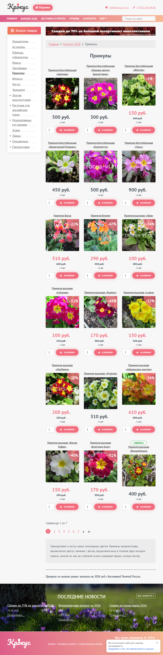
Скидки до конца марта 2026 (128, 605)
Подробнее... (16, 615)
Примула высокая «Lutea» (139, 292)
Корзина (44, 8)
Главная (12, 18)
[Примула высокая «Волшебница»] (139, 470)
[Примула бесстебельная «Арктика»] (62, 94)
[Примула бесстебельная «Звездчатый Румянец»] (62, 166)
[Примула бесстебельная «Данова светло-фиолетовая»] (100, 94)
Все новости (145, 595)
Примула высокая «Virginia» (100, 373)
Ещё (102, 18)
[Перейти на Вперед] (83, 530)
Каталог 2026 (29, 18)
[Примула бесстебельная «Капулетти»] (100, 166)
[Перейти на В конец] (89, 530)
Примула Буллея (100, 216)
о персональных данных (90, 643)
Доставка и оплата (53, 18)
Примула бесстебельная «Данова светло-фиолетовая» (100, 70)
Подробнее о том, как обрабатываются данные (131, 649)
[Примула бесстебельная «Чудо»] (139, 166)
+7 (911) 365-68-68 (146, 7)
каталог (52, 643)
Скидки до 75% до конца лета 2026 (30, 605)
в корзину (69, 130)
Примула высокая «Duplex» (100, 292)
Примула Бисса (62, 216)
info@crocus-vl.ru (119, 7)
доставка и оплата (67, 643)
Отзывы (74, 18)
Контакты (89, 18)
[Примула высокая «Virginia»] (100, 393)
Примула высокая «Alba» (138, 216)
